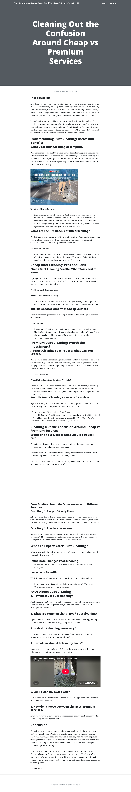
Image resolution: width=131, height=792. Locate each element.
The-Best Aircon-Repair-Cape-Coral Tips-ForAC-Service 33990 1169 (46, 3)
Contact (113, 3)
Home (104, 3)
